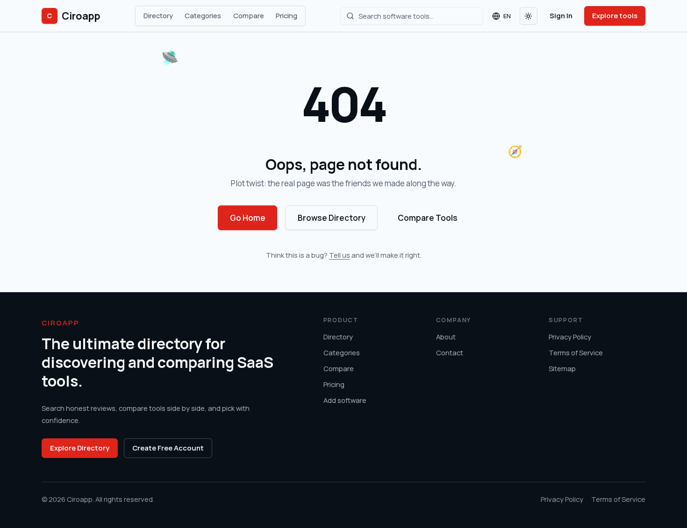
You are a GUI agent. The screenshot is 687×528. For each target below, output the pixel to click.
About (446, 336)
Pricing (286, 15)
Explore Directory (79, 447)
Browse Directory (331, 217)
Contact (449, 352)
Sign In (561, 15)
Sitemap (562, 368)
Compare (248, 15)
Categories (203, 15)
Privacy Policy (570, 336)
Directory (158, 15)
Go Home (247, 217)
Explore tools (614, 15)
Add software (344, 400)
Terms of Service (576, 352)
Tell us (339, 255)
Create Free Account (168, 447)
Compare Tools (428, 217)
